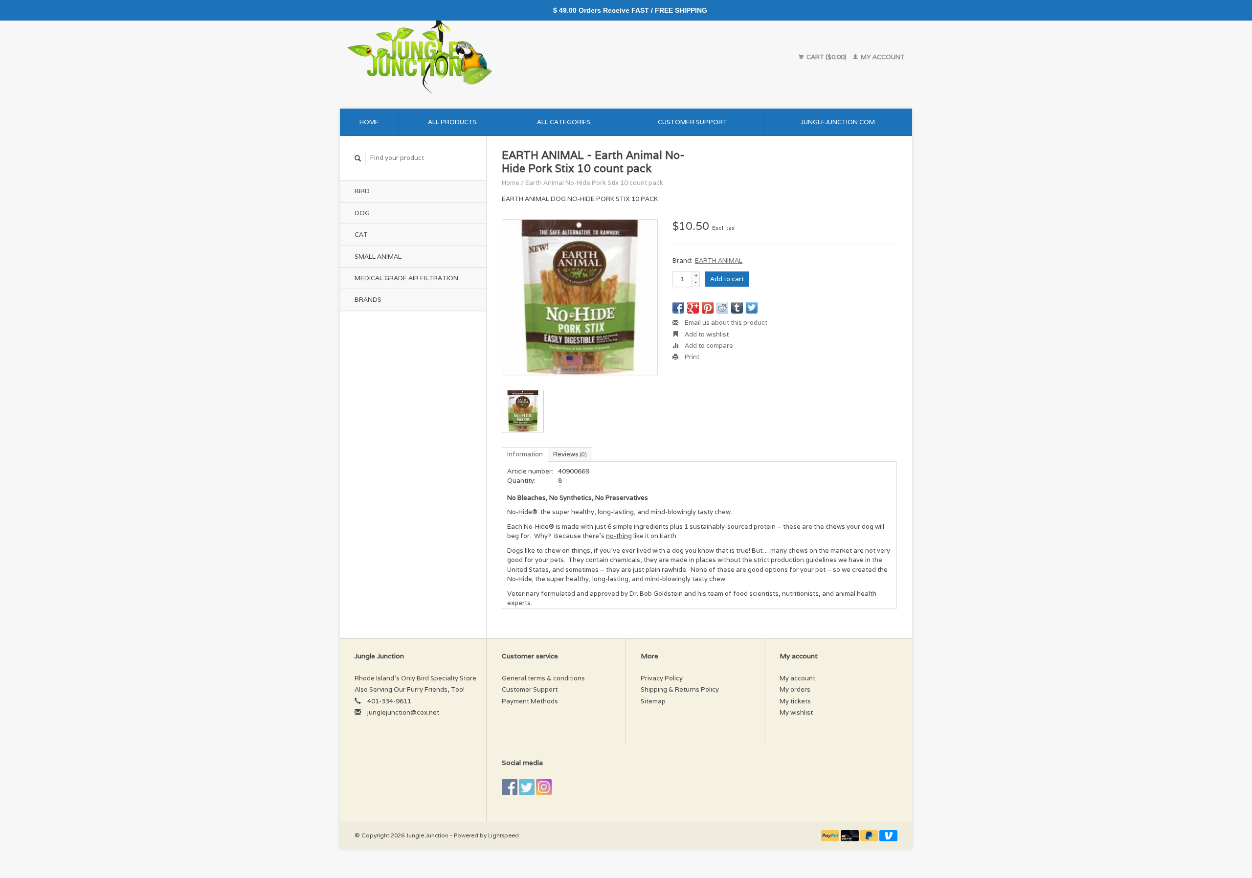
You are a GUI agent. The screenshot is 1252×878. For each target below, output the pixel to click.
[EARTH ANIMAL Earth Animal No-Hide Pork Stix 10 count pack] (579, 297)
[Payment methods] (831, 835)
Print (691, 357)
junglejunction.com (838, 122)
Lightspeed (503, 835)
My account (882, 57)
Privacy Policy (662, 678)
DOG (362, 213)
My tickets (795, 701)
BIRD (362, 191)
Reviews (570, 454)
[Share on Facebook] (678, 308)
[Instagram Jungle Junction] (544, 787)
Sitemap (653, 701)
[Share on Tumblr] (737, 308)
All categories (564, 122)
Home (369, 122)
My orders (795, 689)
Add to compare (708, 345)
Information (525, 454)
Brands (368, 299)
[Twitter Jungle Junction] (527, 787)
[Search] (358, 158)
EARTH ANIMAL (718, 260)
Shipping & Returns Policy (680, 689)
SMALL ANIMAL (378, 256)
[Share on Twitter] (752, 308)
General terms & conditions (543, 678)
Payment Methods (530, 701)
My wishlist (796, 712)
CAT (361, 234)
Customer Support (692, 122)
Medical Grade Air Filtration (406, 278)
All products (452, 122)
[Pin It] (708, 308)
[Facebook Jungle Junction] (509, 787)
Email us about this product (725, 322)
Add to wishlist (706, 334)
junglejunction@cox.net (403, 712)
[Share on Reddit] (722, 308)
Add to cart (727, 279)
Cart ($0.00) (826, 57)
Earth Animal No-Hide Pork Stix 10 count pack (594, 183)
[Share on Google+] (693, 308)
